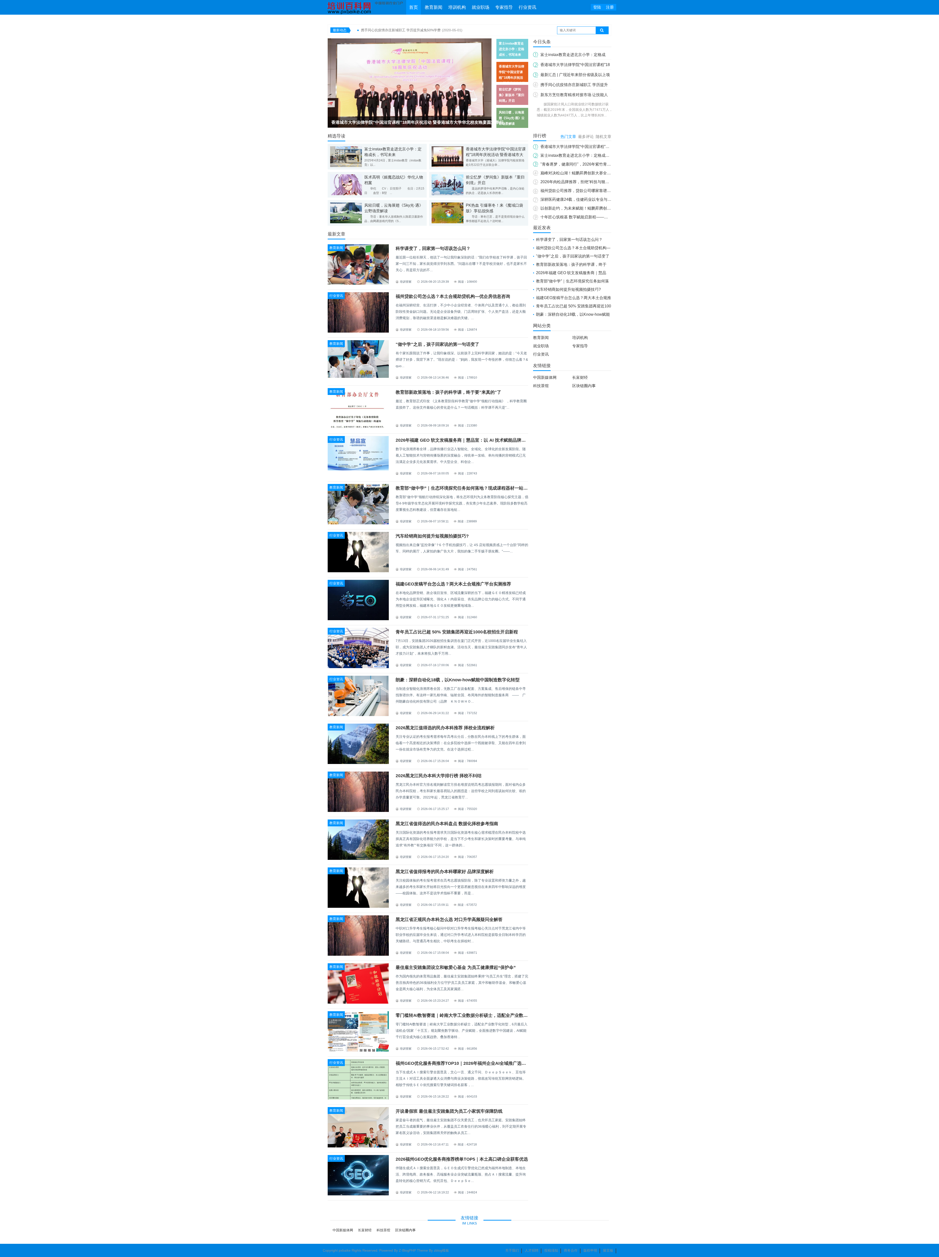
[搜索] (602, 30)
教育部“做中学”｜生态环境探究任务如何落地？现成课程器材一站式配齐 (466, 488)
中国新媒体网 (545, 377)
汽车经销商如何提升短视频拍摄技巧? (432, 536)
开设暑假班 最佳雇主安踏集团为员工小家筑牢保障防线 (449, 1111)
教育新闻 (433, 7)
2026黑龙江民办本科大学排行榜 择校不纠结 (438, 775)
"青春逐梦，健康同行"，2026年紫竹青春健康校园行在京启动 (593, 164)
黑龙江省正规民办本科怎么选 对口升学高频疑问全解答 (449, 919)
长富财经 (580, 377)
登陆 (597, 7)
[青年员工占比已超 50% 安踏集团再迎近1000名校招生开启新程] (358, 667)
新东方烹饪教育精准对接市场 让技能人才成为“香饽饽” (402, 30)
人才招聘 (531, 1250)
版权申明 (590, 1250)
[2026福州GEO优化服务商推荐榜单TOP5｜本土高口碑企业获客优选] (358, 1195)
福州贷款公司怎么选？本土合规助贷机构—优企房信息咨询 (453, 296)
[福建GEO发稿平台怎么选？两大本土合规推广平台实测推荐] (358, 620)
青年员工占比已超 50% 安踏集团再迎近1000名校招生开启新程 (457, 631)
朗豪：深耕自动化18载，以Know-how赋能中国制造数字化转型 (458, 679)
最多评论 (586, 137)
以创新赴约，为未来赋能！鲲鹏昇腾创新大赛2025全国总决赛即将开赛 (601, 208)
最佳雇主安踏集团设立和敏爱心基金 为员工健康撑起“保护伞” (456, 967)
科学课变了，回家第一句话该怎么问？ (433, 248)
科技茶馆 (541, 386)
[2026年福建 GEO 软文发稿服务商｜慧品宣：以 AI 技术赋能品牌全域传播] (358, 469)
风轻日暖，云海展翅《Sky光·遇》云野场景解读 (375, 122)
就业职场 (480, 7)
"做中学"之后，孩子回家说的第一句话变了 (437, 344)
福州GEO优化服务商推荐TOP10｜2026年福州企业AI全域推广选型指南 (465, 1063)
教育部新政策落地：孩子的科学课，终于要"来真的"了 (448, 392)
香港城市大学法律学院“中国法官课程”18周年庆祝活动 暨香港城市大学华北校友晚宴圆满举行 (496, 154)
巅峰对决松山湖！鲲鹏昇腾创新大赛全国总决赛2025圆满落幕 (593, 173)
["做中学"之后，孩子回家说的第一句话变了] (358, 377)
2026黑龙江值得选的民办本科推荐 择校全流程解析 (445, 727)
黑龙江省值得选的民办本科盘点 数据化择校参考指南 (447, 823)
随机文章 (603, 137)
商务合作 (571, 1250)
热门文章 (568, 137)
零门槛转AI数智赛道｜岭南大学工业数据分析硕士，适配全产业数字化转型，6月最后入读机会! (488, 1015)
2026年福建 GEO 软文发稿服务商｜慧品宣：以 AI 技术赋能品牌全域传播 (467, 440)
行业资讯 (527, 7)
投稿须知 (551, 1250)
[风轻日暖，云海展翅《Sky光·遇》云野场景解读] (410, 84)
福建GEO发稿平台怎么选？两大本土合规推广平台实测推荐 (453, 584)
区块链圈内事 (584, 386)
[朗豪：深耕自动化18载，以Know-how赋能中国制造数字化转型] (358, 715)
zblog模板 (441, 1250)
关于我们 (512, 1250)
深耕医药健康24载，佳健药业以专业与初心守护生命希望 (589, 199)
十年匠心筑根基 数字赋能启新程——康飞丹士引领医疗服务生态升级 (599, 217)
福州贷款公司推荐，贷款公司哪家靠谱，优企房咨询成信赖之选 (595, 191)
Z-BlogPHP (407, 1250)
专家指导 (504, 7)
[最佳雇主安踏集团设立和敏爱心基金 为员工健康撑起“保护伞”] (358, 1003)
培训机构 (457, 7)
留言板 (608, 1250)
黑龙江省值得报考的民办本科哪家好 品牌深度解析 (445, 871)
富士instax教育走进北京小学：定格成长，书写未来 (584, 155)
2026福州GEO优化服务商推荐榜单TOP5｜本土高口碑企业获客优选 (462, 1159)
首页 (413, 7)
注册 (610, 7)
